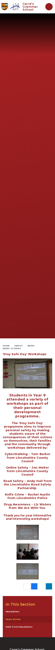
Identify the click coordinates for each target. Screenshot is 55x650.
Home (6, 345)
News (31, 345)
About (18, 345)
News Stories (12, 348)
